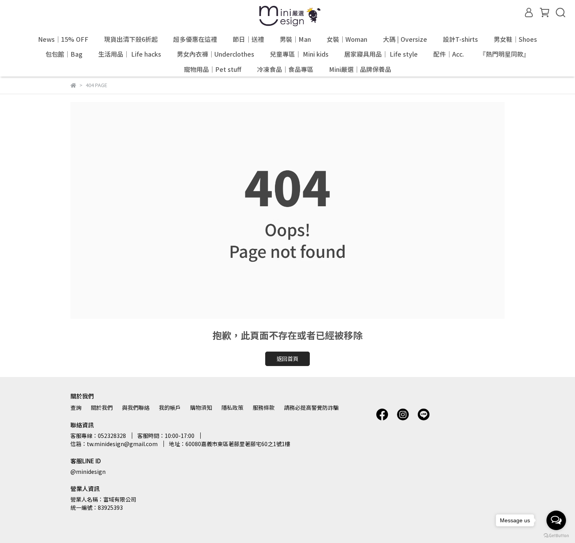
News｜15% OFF (63, 39)
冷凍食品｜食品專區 (285, 69)
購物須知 (201, 407)
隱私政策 (232, 407)
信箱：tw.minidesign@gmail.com (114, 444)
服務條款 (264, 407)
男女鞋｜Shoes (515, 39)
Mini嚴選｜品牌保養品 (360, 69)
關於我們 (102, 407)
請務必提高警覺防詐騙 (311, 407)
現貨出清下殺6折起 (131, 39)
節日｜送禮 (248, 39)
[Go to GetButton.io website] (556, 535)
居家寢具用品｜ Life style (381, 54)
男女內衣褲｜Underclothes (215, 54)
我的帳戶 (170, 407)
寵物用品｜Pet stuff (212, 69)
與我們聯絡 (135, 407)
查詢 (75, 407)
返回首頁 (287, 359)
